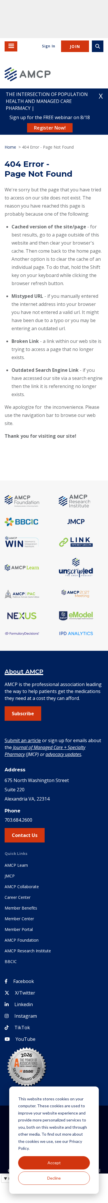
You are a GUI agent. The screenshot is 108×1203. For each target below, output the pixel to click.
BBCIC (11, 961)
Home (10, 147)
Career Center (18, 897)
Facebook (23, 981)
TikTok (22, 1027)
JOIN (75, 46)
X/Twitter (25, 993)
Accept (54, 1162)
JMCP (10, 876)
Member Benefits (21, 908)
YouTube (25, 1039)
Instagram (25, 1016)
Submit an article (23, 740)
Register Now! (50, 128)
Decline (54, 1178)
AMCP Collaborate (22, 886)
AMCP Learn (16, 865)
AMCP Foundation (22, 940)
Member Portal (19, 929)
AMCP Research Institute (28, 950)
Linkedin (23, 1004)
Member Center (19, 918)
